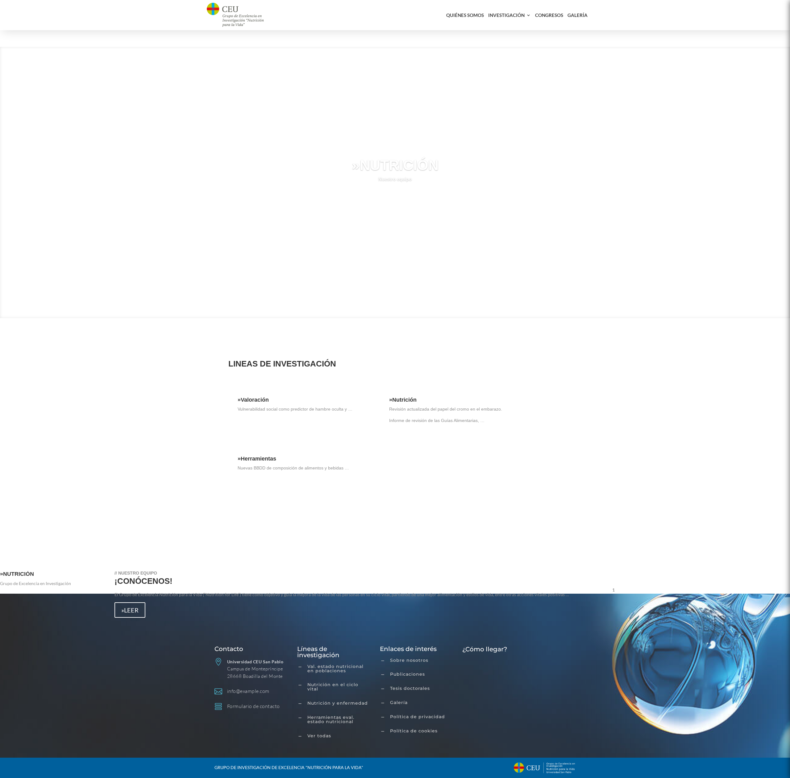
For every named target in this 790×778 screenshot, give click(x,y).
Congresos (549, 15)
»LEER (130, 610)
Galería (578, 15)
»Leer (251, 426)
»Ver (395, 196)
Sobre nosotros (409, 660)
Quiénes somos (465, 15)
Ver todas (319, 736)
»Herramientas (257, 459)
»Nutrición (403, 400)
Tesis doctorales (410, 688)
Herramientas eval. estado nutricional (330, 719)
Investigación (506, 15)
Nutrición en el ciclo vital (332, 687)
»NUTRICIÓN (395, 165)
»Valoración (253, 400)
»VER (245, 524)
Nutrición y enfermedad (337, 703)
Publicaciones (407, 674)
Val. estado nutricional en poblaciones (335, 669)
